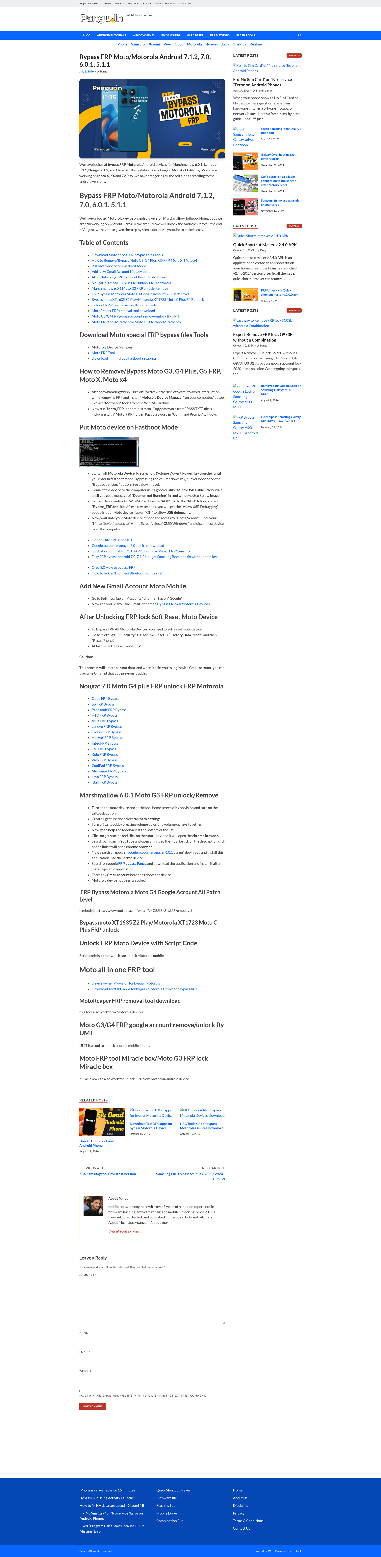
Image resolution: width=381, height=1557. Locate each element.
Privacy (147, 3)
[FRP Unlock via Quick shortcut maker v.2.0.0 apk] (245, 291)
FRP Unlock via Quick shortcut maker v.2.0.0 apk (279, 292)
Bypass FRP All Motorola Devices (183, 604)
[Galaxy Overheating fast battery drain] (245, 155)
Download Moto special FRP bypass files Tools (127, 255)
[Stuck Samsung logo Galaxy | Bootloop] (245, 129)
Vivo (167, 44)
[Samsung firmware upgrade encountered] (245, 201)
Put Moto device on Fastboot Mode (119, 266)
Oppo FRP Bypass (105, 698)
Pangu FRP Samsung (174, 551)
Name (84, 1332)
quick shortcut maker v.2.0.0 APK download (125, 551)
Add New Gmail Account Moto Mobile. (121, 271)
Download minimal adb (110, 358)
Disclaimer (134, 3)
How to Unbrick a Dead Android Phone (96, 1143)
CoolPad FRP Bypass (108, 766)
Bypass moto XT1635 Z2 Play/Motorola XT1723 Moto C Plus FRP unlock (148, 299)
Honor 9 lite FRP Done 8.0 (112, 540)
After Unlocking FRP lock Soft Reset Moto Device (129, 277)
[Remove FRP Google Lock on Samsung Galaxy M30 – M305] (245, 386)
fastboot (134, 358)
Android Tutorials (111, 35)
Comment (87, 1275)
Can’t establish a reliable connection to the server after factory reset (278, 181)
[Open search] (300, 35)
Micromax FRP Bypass (109, 771)
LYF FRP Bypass (104, 749)
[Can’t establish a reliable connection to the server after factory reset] (245, 177)
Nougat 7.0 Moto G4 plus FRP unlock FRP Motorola (131, 283)
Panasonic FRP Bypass (109, 710)
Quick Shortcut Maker (173, 1490)
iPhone (122, 44)
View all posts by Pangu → (126, 1231)
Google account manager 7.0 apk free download (128, 545)
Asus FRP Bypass (105, 721)
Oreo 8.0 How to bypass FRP (114, 567)
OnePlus (239, 44)
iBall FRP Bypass (105, 782)
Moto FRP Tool (103, 353)
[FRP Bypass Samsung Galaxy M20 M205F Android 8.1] (245, 417)
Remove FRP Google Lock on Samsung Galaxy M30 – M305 (281, 390)
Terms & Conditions (164, 3)
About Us (119, 3)
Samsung (138, 44)
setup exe (148, 358)
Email (84, 1351)
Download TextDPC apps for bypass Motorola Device (151, 1126)
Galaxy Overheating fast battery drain (278, 156)
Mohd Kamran (264, 90)
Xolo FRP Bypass (105, 754)
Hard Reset (195, 35)
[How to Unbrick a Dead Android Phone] (102, 1123)
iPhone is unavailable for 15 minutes (107, 1490)
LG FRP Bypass (103, 704)
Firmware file (166, 1498)
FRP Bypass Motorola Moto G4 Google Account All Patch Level (140, 294)
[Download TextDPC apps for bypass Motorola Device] (152, 1114)
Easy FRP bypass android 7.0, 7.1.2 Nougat (124, 557)
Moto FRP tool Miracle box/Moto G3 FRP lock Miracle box (136, 322)
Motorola (194, 44)
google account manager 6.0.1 (150, 852)
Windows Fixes (144, 35)
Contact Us (185, 3)
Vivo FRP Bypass (105, 760)
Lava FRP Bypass (105, 777)
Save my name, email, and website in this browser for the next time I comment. (142, 1395)
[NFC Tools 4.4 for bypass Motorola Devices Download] (202, 1114)
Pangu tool (294, 1551)
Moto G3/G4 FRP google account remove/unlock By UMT (136, 316)
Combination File (169, 1521)
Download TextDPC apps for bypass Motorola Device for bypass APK (145, 989)
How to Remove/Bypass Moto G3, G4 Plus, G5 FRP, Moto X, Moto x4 (144, 260)
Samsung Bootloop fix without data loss (187, 557)
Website (85, 1371)
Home (107, 3)
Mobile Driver (167, 1513)
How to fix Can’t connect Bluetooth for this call (127, 573)
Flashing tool (166, 1505)
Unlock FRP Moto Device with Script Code (124, 305)
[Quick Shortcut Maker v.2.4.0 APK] (260, 237)
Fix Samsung (170, 35)
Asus (225, 44)
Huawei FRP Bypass (107, 738)
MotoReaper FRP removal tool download (123, 311)
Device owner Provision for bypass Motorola (126, 983)
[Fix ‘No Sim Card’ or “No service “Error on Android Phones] (267, 65)
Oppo (179, 44)
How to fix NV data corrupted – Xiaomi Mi (112, 1505)
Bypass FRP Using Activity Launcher (107, 1498)
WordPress (275, 1551)
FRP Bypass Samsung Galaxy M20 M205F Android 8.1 (281, 419)
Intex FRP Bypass (105, 743)
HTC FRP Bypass (105, 715)
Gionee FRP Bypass (107, 732)
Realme (256, 44)
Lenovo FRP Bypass (107, 726)
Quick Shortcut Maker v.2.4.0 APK (265, 244)
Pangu (103, 71)
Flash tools (245, 35)
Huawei (211, 44)
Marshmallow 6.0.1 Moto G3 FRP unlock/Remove (130, 288)
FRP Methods (220, 35)
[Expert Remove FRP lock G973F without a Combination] (267, 324)
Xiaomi (154, 44)
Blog (86, 35)
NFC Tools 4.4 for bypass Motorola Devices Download (202, 1126)
